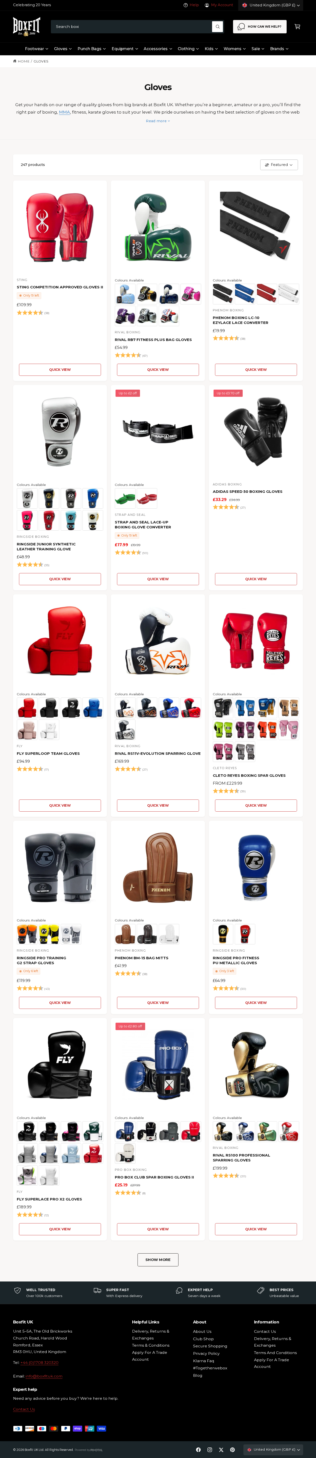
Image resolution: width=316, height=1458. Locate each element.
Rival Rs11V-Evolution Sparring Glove (158, 753)
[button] (297, 27)
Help (194, 5)
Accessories (156, 48)
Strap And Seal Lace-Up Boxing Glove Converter (143, 524)
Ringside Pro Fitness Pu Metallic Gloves (236, 960)
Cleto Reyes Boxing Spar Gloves (249, 775)
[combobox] (137, 27)
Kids (209, 48)
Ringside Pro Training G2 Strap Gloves (41, 960)
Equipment (123, 48)
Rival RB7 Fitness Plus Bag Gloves (153, 339)
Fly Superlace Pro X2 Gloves (49, 1199)
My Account (222, 5)
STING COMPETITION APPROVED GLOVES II (60, 287)
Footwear (34, 48)
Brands (277, 48)
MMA (64, 112)
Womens (232, 48)
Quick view (60, 370)
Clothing (186, 48)
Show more (158, 1260)
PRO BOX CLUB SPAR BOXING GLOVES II (154, 1177)
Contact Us (24, 1409)
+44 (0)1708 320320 (39, 1362)
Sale (256, 48)
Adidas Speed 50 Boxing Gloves (247, 491)
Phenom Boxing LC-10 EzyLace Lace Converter (240, 320)
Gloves (60, 48)
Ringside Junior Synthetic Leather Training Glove (46, 546)
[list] (158, 1293)
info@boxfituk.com (44, 1376)
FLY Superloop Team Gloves (48, 753)
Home (24, 61)
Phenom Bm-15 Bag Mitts (141, 958)
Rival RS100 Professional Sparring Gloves (241, 1157)
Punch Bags (89, 48)
